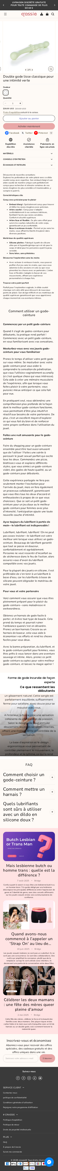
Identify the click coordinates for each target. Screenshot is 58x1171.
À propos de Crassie (12, 1147)
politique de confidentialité (14, 1097)
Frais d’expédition (12, 112)
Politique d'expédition (12, 1120)
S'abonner (47, 1058)
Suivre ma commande (12, 1152)
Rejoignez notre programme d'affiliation (20, 1107)
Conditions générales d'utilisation (18, 1102)
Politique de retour (11, 1124)
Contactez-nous (10, 1093)
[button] (5, 14)
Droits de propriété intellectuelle (17, 1129)
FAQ (5, 1142)
